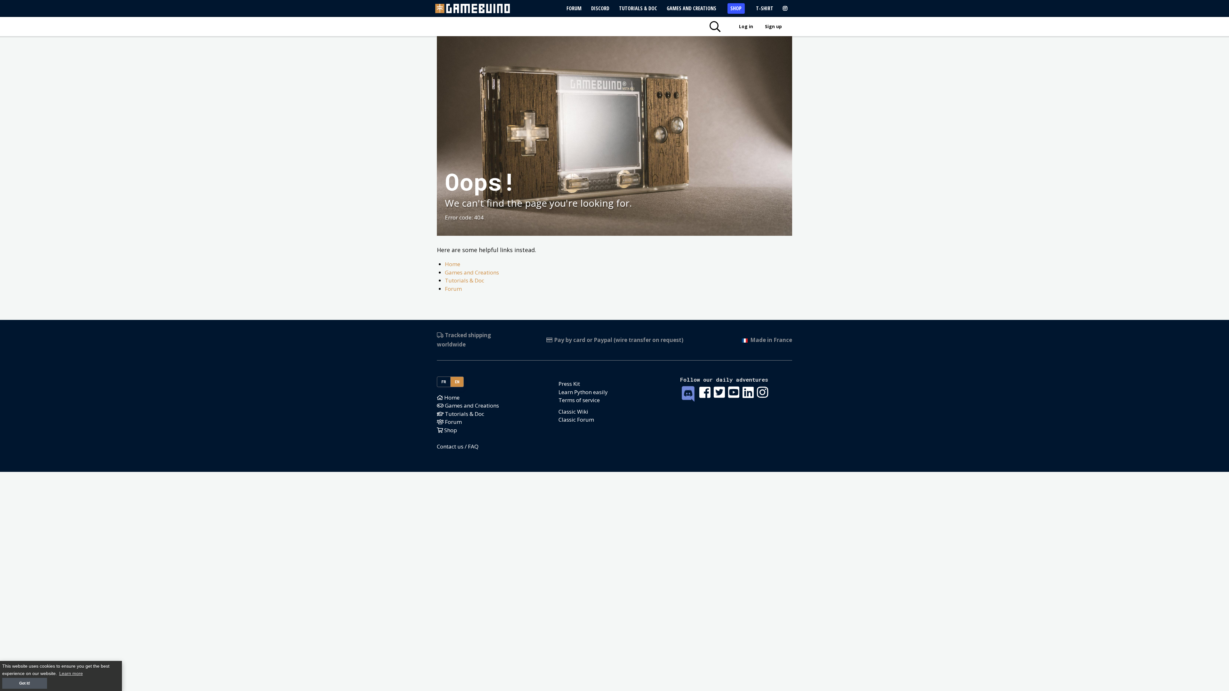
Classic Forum (576, 419)
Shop (736, 8)
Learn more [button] (71, 673)
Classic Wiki (573, 411)
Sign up (773, 26)
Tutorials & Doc (638, 8)
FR (443, 381)
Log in (746, 26)
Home (452, 264)
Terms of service (579, 400)
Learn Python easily (583, 392)
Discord (600, 8)
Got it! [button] (24, 683)
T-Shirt (764, 8)
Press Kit (569, 383)
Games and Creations (691, 8)
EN (457, 381)
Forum (574, 8)
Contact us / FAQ (457, 446)
